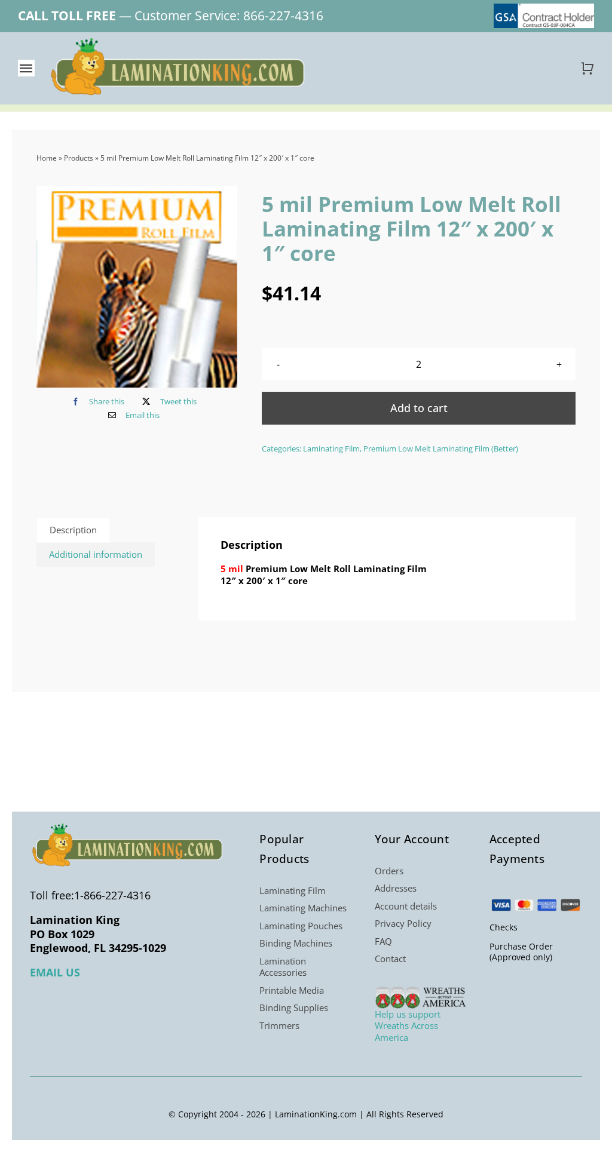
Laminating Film (331, 448)
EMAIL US (55, 972)
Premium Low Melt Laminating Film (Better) (440, 448)
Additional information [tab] (95, 554)
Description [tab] (73, 530)
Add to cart (419, 408)
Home (46, 158)
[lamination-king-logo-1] (179, 42)
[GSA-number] (544, 8)
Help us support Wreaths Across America (407, 1025)
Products (78, 158)
